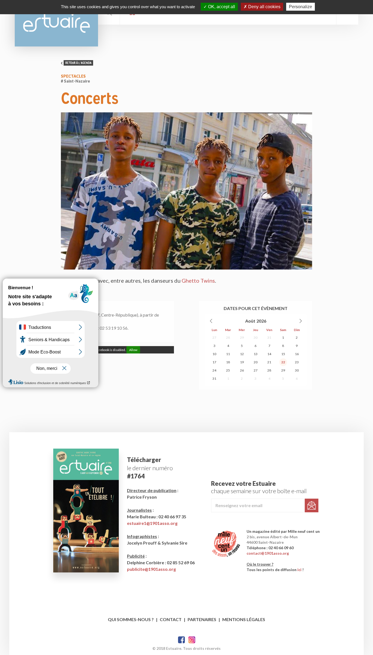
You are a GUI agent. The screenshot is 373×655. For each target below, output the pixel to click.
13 (255, 354)
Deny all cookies (263, 6)
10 (214, 354)
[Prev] (211, 320)
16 (297, 354)
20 (255, 362)
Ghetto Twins (198, 280)
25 (228, 370)
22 (283, 362)
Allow (133, 350)
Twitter (191, 639)
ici (299, 569)
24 (214, 370)
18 (228, 362)
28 (228, 337)
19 (242, 362)
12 (242, 354)
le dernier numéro (150, 468)
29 (242, 337)
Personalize (300, 6)
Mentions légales (243, 619)
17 (214, 362)
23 (297, 362)
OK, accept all (221, 6)
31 (269, 337)
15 (283, 354)
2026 (261, 320)
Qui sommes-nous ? (131, 619)
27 (214, 337)
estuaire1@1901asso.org (152, 523)
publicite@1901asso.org (151, 569)
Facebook (181, 639)
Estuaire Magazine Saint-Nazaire (56, 23)
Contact (171, 619)
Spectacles (73, 76)
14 (269, 354)
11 (228, 354)
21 (269, 362)
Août (250, 320)
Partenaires (202, 619)
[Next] (300, 320)
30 (255, 337)
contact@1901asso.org (268, 553)
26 (242, 370)
